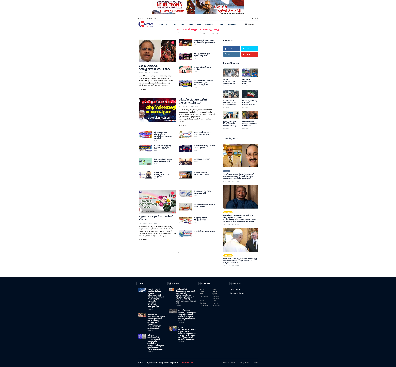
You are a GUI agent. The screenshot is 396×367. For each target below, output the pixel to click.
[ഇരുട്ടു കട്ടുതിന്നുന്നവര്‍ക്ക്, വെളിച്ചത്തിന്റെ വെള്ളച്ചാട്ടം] (185, 44)
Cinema (215, 303)
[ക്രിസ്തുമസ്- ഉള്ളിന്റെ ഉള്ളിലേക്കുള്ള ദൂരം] (145, 150)
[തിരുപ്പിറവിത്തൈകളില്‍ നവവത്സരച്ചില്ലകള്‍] (157, 110)
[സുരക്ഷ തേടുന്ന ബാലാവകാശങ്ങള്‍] (185, 176)
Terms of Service (229, 362)
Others (221, 24)
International (204, 296)
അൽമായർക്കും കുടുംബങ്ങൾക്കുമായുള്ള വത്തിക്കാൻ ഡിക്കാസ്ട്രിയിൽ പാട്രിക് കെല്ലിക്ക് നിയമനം (240, 260)
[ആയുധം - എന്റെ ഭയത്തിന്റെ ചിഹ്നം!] (157, 201)
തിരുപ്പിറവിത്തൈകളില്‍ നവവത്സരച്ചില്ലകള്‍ (193, 101)
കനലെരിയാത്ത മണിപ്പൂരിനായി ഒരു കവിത (154, 67)
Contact (255, 362)
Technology (216, 305)
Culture (202, 301)
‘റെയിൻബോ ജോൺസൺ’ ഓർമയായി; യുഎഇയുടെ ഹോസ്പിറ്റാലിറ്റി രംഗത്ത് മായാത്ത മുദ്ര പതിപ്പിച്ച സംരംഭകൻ (239, 176)
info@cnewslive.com (237, 293)
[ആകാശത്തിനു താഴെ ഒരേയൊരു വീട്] (185, 195)
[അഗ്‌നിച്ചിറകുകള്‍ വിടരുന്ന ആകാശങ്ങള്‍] (185, 208)
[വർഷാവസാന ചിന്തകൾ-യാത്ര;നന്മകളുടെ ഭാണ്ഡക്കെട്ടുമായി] (185, 85)
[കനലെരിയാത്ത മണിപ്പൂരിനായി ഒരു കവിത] (157, 51)
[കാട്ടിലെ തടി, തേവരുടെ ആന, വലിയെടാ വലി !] (145, 163)
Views (182, 24)
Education (215, 298)
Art (201, 298)
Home (161, 24)
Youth (214, 301)
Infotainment (209, 24)
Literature (203, 303)
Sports (214, 294)
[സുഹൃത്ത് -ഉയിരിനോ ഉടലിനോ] (185, 71)
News (167, 24)
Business (215, 296)
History (214, 289)
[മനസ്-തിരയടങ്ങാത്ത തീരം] (185, 235)
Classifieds (232, 24)
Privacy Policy (244, 362)
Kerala (202, 291)
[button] (140, 18)
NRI (175, 24)
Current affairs (204, 305)
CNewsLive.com (187, 363)
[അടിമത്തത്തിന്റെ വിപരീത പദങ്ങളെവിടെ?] (185, 150)
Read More (143, 89)
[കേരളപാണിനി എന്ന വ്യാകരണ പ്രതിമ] (185, 58)
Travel (214, 291)
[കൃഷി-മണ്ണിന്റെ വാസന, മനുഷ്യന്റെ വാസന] (185, 136)
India (201, 294)
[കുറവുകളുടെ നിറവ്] (185, 163)
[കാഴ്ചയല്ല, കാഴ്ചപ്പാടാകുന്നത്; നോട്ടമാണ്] (145, 176)
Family (199, 24)
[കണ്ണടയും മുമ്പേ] (185, 222)
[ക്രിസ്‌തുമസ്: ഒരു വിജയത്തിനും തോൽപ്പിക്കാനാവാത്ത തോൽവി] (145, 136)
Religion (191, 24)
